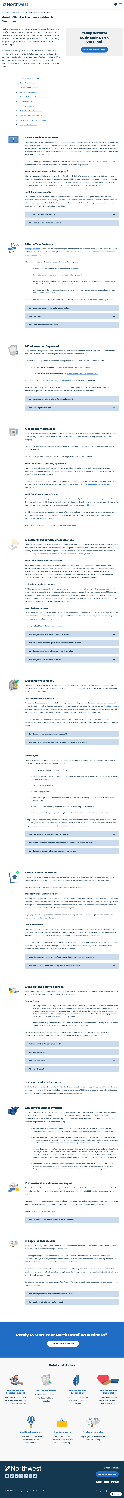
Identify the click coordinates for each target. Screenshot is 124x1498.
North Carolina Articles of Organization (74, 367)
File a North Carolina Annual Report (33, 120)
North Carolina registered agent (56, 380)
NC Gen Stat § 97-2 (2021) (89, 902)
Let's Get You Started (94, 49)
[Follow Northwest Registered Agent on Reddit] (35, 1476)
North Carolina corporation (89, 203)
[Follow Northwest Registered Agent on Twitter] (12, 1476)
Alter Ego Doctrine (111, 706)
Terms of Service (113, 1491)
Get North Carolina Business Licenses (34, 97)
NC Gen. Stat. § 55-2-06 (83, 505)
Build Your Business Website (31, 115)
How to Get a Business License (51, 626)
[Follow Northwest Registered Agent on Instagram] (26, 1476)
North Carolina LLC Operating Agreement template (88, 484)
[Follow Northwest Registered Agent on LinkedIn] (17, 1476)
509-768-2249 (107, 1482)
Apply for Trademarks (28, 125)
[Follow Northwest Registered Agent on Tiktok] (30, 1476)
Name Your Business (28, 83)
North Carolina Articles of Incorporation (82, 374)
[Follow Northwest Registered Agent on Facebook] (21, 1476)
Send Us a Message (107, 1474)
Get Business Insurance (29, 106)
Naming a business (32, 249)
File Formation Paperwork (29, 87)
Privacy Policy (100, 1491)
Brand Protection (87, 1115)
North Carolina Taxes (47, 1211)
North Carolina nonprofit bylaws (63, 525)
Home (4, 13)
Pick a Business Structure (29, 78)
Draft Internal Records (28, 92)
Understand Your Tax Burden (31, 111)
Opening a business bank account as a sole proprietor (46, 719)
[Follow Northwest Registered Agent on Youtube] (7, 1476)
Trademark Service (32, 1285)
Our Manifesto (89, 1491)
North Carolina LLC (36, 185)
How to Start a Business (16, 13)
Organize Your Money (28, 101)
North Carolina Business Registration (98, 299)
